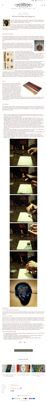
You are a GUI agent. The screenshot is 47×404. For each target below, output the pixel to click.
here (9, 89)
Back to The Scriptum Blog (24, 350)
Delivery (29, 8)
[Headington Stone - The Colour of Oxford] (38, 368)
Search (3, 392)
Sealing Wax (19, 14)
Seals (22, 14)
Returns (3, 391)
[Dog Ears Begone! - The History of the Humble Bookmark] (9, 368)
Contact (34, 8)
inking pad (38, 131)
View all (23, 361)
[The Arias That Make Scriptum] (23, 368)
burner (17, 117)
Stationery (24, 14)
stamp (17, 116)
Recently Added (14, 8)
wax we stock (6, 83)
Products (19, 8)
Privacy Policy (4, 386)
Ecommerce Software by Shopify (23, 400)
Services (24, 8)
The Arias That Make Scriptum (23, 374)
